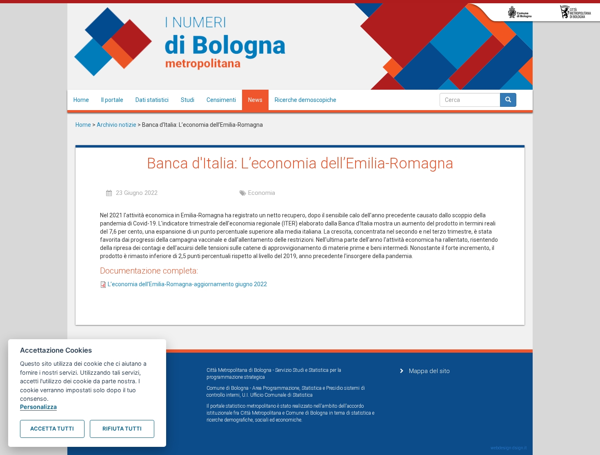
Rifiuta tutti (122, 428)
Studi (187, 100)
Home (81, 100)
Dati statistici (152, 100)
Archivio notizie (116, 124)
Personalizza (38, 406)
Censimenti (221, 100)
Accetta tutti (52, 428)
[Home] (180, 42)
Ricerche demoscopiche (305, 100)
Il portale (112, 100)
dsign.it (519, 448)
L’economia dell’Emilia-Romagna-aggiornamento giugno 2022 (187, 284)
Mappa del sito (429, 371)
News (255, 100)
